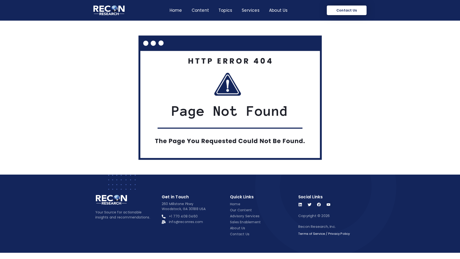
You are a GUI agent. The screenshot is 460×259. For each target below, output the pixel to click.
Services (250, 10)
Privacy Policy (339, 233)
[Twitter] (309, 204)
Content (200, 10)
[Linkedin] (300, 204)
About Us (278, 10)
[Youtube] (328, 204)
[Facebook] (319, 204)
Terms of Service (311, 233)
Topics (225, 10)
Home (176, 10)
